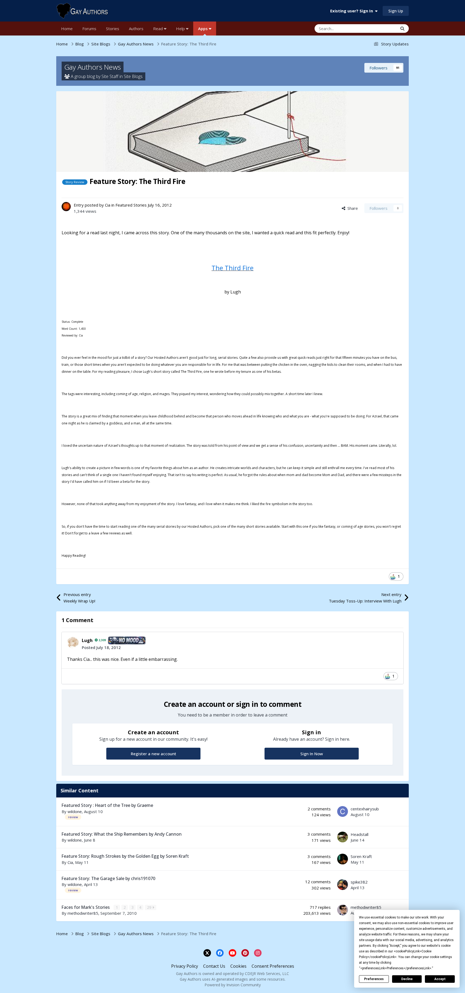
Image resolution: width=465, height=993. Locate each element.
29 (149, 907)
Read (158, 28)
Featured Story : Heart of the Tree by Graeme (107, 805)
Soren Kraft (361, 856)
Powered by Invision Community (233, 984)
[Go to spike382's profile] (342, 884)
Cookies (238, 966)
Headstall (359, 834)
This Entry (381, 28)
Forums (89, 28)
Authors (136, 28)
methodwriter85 (83, 913)
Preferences (374, 979)
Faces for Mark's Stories (86, 907)
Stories (112, 28)
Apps (203, 28)
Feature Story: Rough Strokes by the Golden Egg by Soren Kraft (125, 856)
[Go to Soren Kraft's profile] (342, 859)
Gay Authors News (92, 67)
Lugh (87, 640)
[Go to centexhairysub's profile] (342, 811)
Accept (440, 979)
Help (181, 28)
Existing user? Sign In (352, 10)
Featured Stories (131, 205)
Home (67, 28)
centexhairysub (365, 808)
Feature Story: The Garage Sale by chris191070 (108, 878)
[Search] (402, 28)
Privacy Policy (184, 966)
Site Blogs (133, 76)
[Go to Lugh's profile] (73, 642)
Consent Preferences (273, 966)
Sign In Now (311, 753)
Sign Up (395, 10)
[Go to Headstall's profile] (342, 837)
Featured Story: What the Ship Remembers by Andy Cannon (122, 834)
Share (351, 208)
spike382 (359, 882)
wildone (75, 811)
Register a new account (153, 753)
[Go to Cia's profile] (66, 206)
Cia (107, 205)
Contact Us (214, 966)
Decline (407, 979)
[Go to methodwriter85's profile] (342, 910)
